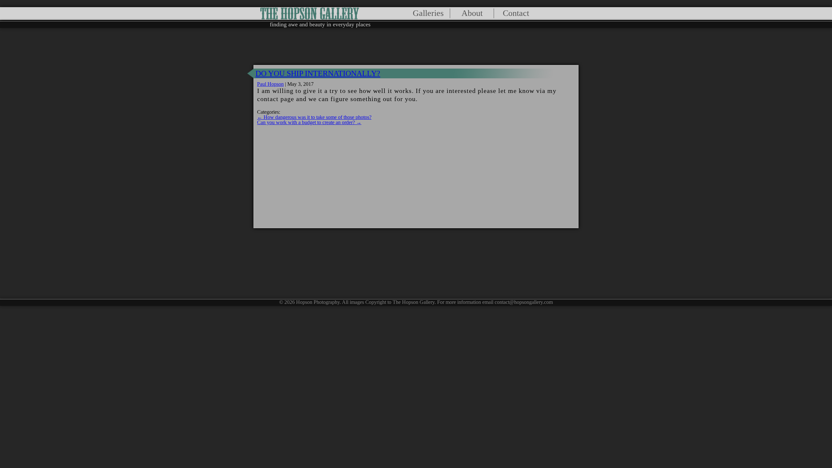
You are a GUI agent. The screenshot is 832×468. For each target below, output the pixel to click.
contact (516, 13)
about (472, 13)
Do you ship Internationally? (317, 73)
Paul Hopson (270, 84)
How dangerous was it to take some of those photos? (314, 117)
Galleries (428, 13)
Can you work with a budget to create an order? (309, 122)
